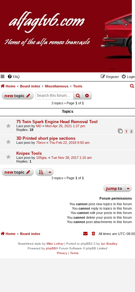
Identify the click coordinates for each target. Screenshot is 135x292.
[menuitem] (13, 77)
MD (38, 126)
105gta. (41, 157)
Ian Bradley (109, 243)
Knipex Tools (29, 153)
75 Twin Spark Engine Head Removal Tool (57, 121)
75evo (41, 142)
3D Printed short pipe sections (45, 138)
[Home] (96, 63)
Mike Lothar (54, 243)
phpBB (51, 248)
